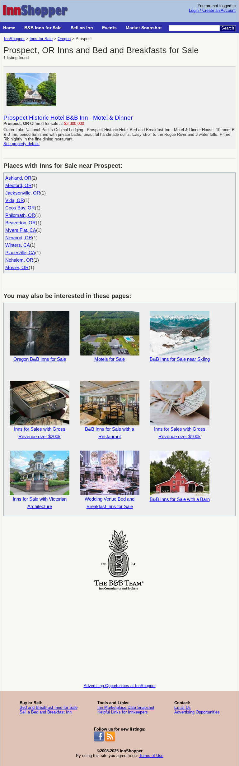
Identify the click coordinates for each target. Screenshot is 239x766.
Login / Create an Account (212, 10)
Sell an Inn (82, 27)
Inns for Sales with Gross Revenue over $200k (39, 432)
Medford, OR (18, 185)
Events (109, 27)
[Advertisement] (119, 635)
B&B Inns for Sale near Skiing (180, 359)
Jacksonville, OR (22, 192)
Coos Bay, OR (20, 207)
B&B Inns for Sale (43, 27)
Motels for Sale (109, 359)
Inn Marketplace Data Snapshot (125, 707)
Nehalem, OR (19, 260)
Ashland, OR (18, 178)
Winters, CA (17, 245)
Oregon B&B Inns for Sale (39, 359)
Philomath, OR (20, 215)
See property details (21, 143)
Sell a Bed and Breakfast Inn (46, 712)
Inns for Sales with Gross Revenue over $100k (179, 432)
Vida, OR (14, 200)
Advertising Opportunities (197, 712)
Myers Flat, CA (20, 230)
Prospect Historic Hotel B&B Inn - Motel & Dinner (68, 117)
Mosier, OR (17, 267)
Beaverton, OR (20, 222)
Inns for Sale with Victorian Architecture (40, 502)
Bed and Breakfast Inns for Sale (48, 707)
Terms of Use (151, 755)
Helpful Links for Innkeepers (122, 712)
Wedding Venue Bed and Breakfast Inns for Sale (109, 502)
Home (9, 27)
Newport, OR (18, 237)
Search (227, 28)
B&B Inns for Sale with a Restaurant (109, 432)
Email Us (182, 707)
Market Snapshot (144, 27)
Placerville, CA (20, 252)
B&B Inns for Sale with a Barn (180, 499)
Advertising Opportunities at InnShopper (120, 685)
